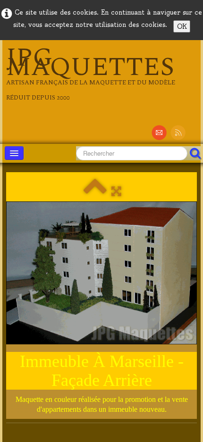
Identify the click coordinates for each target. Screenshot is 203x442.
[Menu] (14, 153)
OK (181, 26)
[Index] (95, 191)
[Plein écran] (116, 191)
